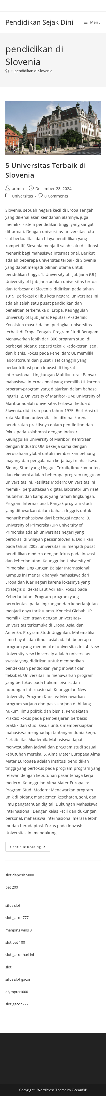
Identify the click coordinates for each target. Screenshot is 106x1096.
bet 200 (11, 887)
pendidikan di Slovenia (33, 70)
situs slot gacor (18, 979)
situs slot (12, 905)
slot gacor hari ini (19, 954)
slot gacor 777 (17, 917)
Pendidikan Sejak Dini (39, 22)
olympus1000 (16, 991)
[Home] (7, 70)
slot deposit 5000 (19, 874)
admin (18, 188)
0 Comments (56, 196)
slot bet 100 (15, 942)
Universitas (22, 196)
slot (8, 967)
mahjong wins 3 (18, 930)
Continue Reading (30, 848)
